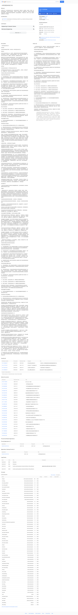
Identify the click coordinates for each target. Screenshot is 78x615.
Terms (43, 613)
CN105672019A (4, 419)
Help (52, 613)
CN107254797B (4, 388)
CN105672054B (4, 424)
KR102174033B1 (4, 381)
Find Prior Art (50, 13)
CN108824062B (4, 415)
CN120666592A (4, 433)
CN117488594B (4, 430)
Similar (56, 13)
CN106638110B (4, 390)
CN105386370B (4, 417)
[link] (17, 19)
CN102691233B (4, 408)
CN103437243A (4, 435)
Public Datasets (37, 613)
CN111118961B (4, 401)
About (26, 613)
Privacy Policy (48, 613)
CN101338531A (4, 397)
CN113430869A (4, 363)
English (46, 16)
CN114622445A (4, 367)
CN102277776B (4, 399)
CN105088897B (4, 406)
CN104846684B (4, 386)
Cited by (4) (43, 37)
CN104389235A (4, 395)
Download (53, 474)
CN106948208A (4, 410)
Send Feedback (31, 613)
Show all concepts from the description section (10, 606)
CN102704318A (4, 426)
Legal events (47, 37)
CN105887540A (4, 404)
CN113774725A (4, 365)
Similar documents (53, 37)
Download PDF (43, 13)
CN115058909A (4, 369)
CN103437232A (4, 428)
